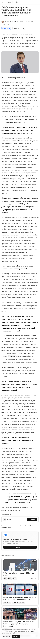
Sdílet (17, 28)
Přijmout (16, 636)
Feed (9, 2)
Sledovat (33, 520)
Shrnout (7, 28)
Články (16, 2)
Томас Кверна (26, 503)
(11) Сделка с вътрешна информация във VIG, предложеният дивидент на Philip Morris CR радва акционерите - (21, 119)
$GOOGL (12, 356)
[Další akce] (35, 578)
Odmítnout (6, 636)
